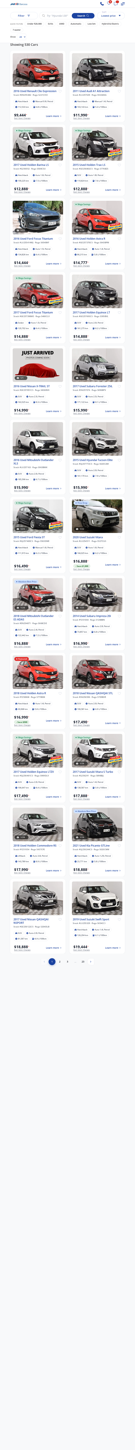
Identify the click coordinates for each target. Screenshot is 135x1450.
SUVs (50, 23)
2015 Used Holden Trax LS (89, 165)
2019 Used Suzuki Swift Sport (91, 919)
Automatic (76, 23)
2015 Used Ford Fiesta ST (29, 537)
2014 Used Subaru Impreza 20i (92, 616)
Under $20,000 (34, 23)
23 (83, 961)
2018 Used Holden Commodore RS (35, 845)
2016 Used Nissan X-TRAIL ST (32, 386)
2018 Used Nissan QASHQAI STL (93, 693)
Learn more (52, 116)
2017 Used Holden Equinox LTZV (34, 772)
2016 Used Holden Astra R (89, 238)
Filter (21, 15)
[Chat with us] (116, 3)
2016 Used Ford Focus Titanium (33, 238)
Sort (104, 12)
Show (13, 36)
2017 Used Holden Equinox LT (91, 312)
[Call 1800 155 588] (102, 3)
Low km (91, 23)
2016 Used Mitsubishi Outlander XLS (34, 461)
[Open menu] (123, 3)
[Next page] (90, 961)
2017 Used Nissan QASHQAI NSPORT (31, 921)
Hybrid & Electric (110, 23)
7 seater (17, 29)
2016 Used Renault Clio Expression (35, 91)
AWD (61, 23)
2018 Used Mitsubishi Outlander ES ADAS (34, 617)
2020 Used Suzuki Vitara (88, 537)
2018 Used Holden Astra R (30, 693)
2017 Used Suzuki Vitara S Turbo (93, 772)
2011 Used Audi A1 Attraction (91, 91)
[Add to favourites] (60, 91)
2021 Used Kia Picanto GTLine (91, 845)
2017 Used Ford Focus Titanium (33, 312)
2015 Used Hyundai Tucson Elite (93, 460)
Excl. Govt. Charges (22, 118)
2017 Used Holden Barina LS (31, 165)
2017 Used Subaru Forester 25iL (93, 386)
